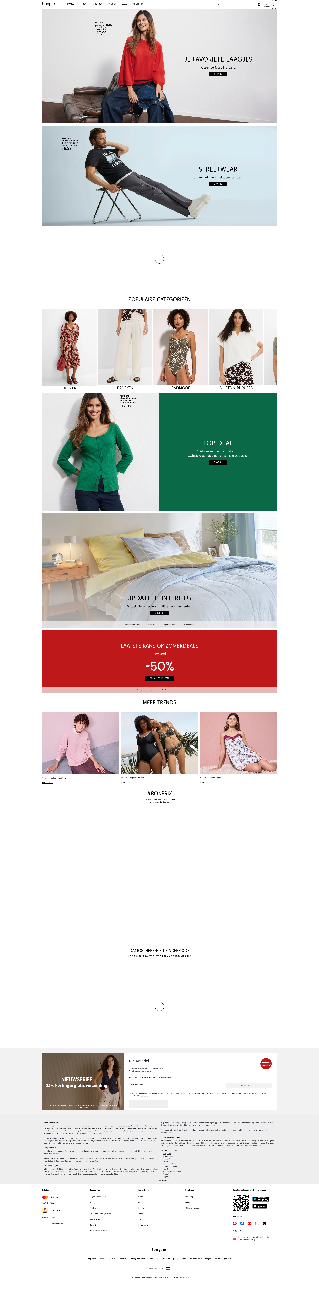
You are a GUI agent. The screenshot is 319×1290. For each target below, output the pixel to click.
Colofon (183, 1259)
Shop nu (218, 74)
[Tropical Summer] (159, 748)
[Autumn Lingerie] (238, 748)
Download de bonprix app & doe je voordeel (249, 1190)
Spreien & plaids (170, 624)
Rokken (165, 1161)
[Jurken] (69, 350)
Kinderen (165, 690)
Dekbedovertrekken (132, 624)
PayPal (52, 1217)
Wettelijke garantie (223, 1259)
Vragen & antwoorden (98, 1197)
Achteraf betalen (56, 1224)
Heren (152, 690)
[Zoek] (250, 4)
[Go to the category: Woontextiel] (159, 570)
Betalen (93, 1208)
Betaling (45, 1190)
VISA (52, 1203)
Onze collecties (143, 1190)
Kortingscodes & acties (98, 1230)
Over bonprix (190, 1190)
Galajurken (167, 1154)
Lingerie (166, 1176)
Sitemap (152, 1259)
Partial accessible (119, 1259)
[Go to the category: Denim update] (159, 66)
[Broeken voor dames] (125, 350)
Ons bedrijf (189, 1197)
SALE (139, 1219)
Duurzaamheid (190, 1202)
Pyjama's (166, 1174)
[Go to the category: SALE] (159, 661)
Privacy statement (137, 1259)
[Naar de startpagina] (54, 4)
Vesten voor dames (170, 1166)
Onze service (95, 1190)
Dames (139, 690)
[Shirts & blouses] (236, 350)
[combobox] (232, 4)
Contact (93, 1225)
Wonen (179, 690)
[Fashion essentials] (80, 748)
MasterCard (54, 1197)
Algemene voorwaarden (98, 1259)
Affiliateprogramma (192, 1208)
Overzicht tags (143, 1225)
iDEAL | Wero (55, 1210)
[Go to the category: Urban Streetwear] (159, 176)
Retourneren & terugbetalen (100, 1214)
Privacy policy (143, 1096)
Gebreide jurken (169, 1156)
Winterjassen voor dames (172, 1171)
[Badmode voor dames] (180, 350)
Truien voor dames (170, 1164)
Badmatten (152, 624)
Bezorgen (93, 1202)
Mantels (166, 1169)
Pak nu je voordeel (159, 678)
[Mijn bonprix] (259, 4)
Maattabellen (95, 1219)
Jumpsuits (167, 1159)
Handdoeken (189, 624)
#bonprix (159, 794)
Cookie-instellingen (168, 1259)
